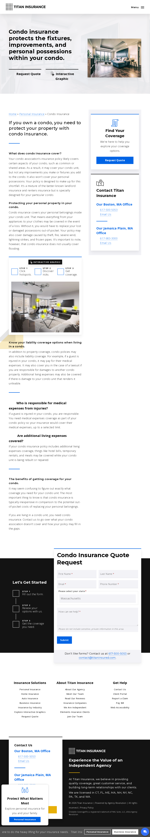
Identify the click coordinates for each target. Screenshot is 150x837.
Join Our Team (75, 716)
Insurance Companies (75, 702)
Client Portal (120, 693)
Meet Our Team (75, 693)
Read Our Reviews (75, 698)
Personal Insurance (31, 114)
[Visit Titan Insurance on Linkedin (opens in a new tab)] (23, 797)
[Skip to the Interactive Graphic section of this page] (62, 76)
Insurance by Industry (30, 707)
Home (12, 114)
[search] (126, 7)
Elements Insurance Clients (75, 711)
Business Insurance (30, 702)
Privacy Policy (86, 807)
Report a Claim (120, 698)
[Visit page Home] (26, 7)
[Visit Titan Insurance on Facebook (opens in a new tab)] (17, 797)
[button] (137, 7)
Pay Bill (120, 702)
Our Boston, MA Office (114, 204)
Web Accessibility (120, 707)
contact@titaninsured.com (97, 657)
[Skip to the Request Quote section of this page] (25, 76)
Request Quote (30, 716)
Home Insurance (30, 693)
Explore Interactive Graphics (30, 711)
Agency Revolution (117, 803)
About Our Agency (75, 689)
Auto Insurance (30, 698)
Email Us (105, 214)
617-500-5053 (108, 210)
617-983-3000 (108, 238)
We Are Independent (75, 707)
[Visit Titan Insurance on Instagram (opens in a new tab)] (29, 797)
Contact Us (120, 689)
